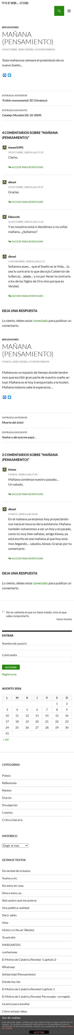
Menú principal (69, 11)
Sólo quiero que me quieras (19, 900)
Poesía (6, 775)
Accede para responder (27, 167)
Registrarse (9, 674)
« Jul (6, 739)
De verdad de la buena (16, 871)
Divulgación (9, 805)
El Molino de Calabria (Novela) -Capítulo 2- (29, 959)
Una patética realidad (15, 908)
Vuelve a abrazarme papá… (19, 435)
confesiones (9, 952)
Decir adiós (9, 915)
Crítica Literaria (12, 820)
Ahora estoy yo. (12, 893)
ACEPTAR (39, 1032)
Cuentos (7, 812)
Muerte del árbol (14, 420)
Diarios (7, 797)
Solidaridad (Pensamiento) (19, 974)
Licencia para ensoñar (16, 1004)
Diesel (29, 49)
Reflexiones (10, 27)
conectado (40, 320)
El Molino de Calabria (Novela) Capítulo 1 (28, 989)
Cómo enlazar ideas (14, 1011)
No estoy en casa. (13, 885)
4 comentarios (45, 49)
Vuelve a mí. (9, 878)
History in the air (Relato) (18, 930)
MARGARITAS (11, 944)
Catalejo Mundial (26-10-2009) (21, 113)
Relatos (7, 790)
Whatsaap (8, 967)
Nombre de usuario (14, 643)
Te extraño (8, 937)
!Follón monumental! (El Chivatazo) (24, 98)
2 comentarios (39, 361)
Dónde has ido (11, 981)
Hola (5, 922)
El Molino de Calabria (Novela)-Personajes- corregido (36, 996)
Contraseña (9, 655)
